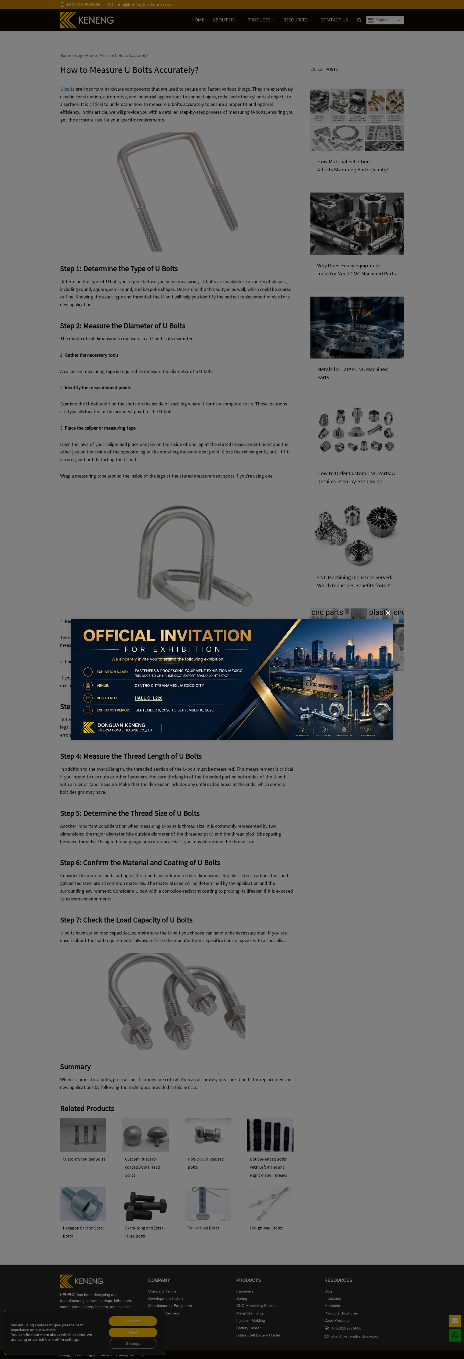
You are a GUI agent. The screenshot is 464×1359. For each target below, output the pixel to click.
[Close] (388, 613)
